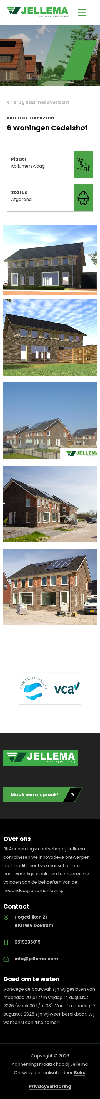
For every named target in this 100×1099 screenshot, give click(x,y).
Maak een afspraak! (35, 794)
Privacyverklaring (50, 1086)
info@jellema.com (36, 958)
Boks (79, 1072)
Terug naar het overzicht (39, 102)
